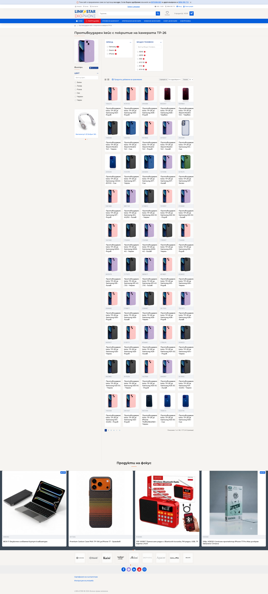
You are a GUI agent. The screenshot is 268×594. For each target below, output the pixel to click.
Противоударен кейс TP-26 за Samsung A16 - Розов (186, 248)
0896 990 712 (183, 2)
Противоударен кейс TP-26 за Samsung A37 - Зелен (186, 180)
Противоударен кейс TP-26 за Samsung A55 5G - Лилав (186, 214)
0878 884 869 (156, 2)
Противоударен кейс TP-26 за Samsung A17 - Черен (131, 180)
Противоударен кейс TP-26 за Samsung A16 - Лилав (113, 282)
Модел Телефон (145, 42)
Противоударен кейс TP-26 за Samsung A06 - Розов (150, 111)
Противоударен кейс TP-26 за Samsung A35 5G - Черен (131, 384)
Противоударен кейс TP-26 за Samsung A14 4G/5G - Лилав (131, 214)
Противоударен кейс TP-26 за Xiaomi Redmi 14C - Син (131, 145)
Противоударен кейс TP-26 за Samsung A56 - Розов (113, 316)
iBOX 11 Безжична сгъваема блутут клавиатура (25, 542)
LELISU (120, 563)
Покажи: (185, 79)
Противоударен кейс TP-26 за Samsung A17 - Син (150, 180)
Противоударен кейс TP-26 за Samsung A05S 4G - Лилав (150, 248)
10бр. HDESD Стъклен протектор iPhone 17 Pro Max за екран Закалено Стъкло (231, 543)
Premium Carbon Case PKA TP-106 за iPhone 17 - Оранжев (95, 542)
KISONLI (93, 563)
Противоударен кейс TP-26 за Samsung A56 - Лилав (131, 316)
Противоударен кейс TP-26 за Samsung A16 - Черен (168, 248)
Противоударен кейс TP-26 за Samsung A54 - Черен (186, 350)
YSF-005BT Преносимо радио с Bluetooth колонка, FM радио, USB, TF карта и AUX (167, 543)
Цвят (77, 73)
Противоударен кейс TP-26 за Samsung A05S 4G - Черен (131, 248)
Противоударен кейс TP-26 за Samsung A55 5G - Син (168, 418)
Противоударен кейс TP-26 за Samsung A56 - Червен (168, 111)
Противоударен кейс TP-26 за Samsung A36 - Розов (168, 316)
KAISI (107, 563)
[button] (85, 139)
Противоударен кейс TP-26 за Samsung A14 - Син (186, 145)
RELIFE (188, 563)
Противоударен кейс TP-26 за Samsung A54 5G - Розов (168, 350)
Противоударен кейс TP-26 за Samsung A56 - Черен (186, 282)
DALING (174, 563)
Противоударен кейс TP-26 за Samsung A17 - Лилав (168, 180)
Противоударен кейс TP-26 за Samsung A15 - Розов (168, 282)
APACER (161, 563)
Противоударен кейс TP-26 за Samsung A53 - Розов (113, 111)
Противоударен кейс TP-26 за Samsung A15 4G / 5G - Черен (131, 282)
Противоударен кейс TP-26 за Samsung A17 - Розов (113, 214)
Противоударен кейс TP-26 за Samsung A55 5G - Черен (150, 214)
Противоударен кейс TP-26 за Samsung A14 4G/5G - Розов (113, 418)
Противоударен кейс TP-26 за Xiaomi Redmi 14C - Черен (113, 145)
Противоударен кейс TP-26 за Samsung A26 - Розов (131, 350)
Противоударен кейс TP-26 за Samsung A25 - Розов (131, 418)
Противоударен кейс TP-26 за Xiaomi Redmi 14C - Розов (150, 145)
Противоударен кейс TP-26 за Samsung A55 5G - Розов (168, 214)
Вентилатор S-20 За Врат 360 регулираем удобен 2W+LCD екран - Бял (87, 134)
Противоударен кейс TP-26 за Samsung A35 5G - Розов (150, 384)
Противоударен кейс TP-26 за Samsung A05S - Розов (113, 248)
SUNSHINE (80, 563)
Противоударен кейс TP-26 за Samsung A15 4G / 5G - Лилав (150, 282)
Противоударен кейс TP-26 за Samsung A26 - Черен (113, 350)
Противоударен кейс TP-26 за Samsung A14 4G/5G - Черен (186, 384)
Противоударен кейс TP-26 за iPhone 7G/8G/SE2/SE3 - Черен (150, 419)
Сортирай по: (163, 79)
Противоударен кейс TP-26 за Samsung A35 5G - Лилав (168, 384)
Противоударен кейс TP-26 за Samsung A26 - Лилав (150, 350)
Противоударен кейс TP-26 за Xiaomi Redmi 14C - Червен (186, 111)
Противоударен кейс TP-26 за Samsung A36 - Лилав (186, 316)
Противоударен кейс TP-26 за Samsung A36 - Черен (150, 316)
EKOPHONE (147, 563)
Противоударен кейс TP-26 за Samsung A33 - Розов (131, 111)
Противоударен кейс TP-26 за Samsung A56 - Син (186, 418)
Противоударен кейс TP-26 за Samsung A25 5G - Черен (113, 384)
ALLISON (134, 563)
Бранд (109, 42)
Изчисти (94, 68)
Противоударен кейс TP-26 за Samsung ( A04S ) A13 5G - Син (113, 180)
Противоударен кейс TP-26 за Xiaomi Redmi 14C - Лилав (168, 145)
